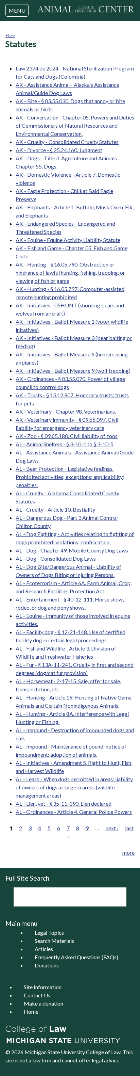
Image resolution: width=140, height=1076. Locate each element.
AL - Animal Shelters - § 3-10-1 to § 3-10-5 (64, 444)
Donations (47, 965)
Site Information (43, 987)
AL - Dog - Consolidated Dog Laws (56, 558)
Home (10, 35)
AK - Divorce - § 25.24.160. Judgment (59, 150)
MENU (16, 10)
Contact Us (37, 995)
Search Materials (54, 940)
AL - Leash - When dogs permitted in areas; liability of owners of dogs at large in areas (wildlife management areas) (74, 787)
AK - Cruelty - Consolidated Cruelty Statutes (67, 142)
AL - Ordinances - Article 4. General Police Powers (74, 811)
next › (112, 828)
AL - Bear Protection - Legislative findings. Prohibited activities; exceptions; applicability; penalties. (70, 476)
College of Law (103, 1052)
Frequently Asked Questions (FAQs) (76, 957)
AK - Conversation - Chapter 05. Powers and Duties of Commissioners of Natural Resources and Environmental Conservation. (75, 125)
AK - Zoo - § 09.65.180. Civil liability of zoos (67, 436)
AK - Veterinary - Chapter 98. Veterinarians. (66, 411)
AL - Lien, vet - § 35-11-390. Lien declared (63, 803)
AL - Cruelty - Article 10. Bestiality (55, 509)
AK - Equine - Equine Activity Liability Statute (68, 240)
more (128, 852)
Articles (44, 949)
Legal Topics (49, 932)
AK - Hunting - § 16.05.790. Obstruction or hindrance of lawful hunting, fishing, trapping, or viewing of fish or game (70, 272)
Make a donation (43, 1003)
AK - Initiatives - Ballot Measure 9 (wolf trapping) (73, 370)
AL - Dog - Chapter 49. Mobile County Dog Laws (72, 550)
